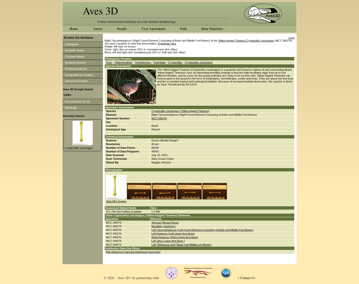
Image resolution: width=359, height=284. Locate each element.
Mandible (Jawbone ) (163, 226)
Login (291, 37)
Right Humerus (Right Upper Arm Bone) (174, 237)
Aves (109, 62)
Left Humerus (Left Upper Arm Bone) (173, 233)
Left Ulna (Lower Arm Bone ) (168, 240)
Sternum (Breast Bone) (165, 222)
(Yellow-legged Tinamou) (180, 111)
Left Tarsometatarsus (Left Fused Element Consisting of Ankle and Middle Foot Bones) (202, 229)
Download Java (167, 43)
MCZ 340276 (159, 118)
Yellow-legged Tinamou (246, 40)
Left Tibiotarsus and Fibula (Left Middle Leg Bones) (181, 244)
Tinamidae (159, 62)
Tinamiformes (143, 62)
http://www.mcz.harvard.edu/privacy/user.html (133, 251)
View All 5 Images (116, 201)
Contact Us (247, 277)
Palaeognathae (124, 62)
